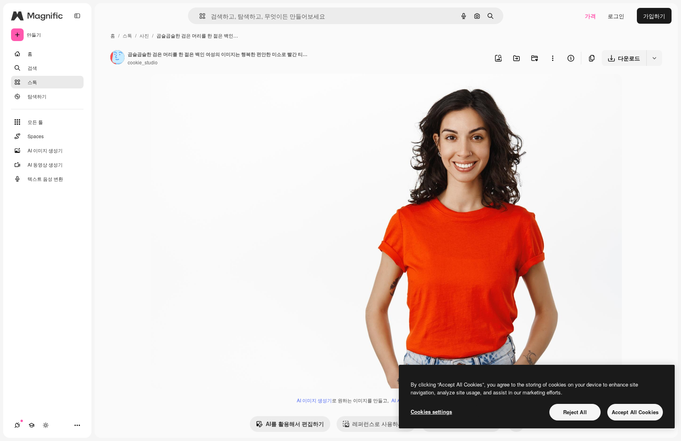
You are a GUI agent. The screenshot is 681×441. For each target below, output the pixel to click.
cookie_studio (143, 62)
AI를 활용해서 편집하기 (295, 424)
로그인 (616, 16)
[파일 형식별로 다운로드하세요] (654, 58)
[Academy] (31, 425)
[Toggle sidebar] (77, 15)
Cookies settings (431, 411)
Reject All (575, 412)
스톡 (127, 35)
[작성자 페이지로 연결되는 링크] (117, 58)
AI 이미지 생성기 (314, 400)
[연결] (17, 425)
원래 (196, 89)
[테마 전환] (45, 425)
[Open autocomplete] (199, 16)
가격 (590, 16)
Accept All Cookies (635, 412)
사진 (144, 35)
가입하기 (654, 16)
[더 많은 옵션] (552, 58)
